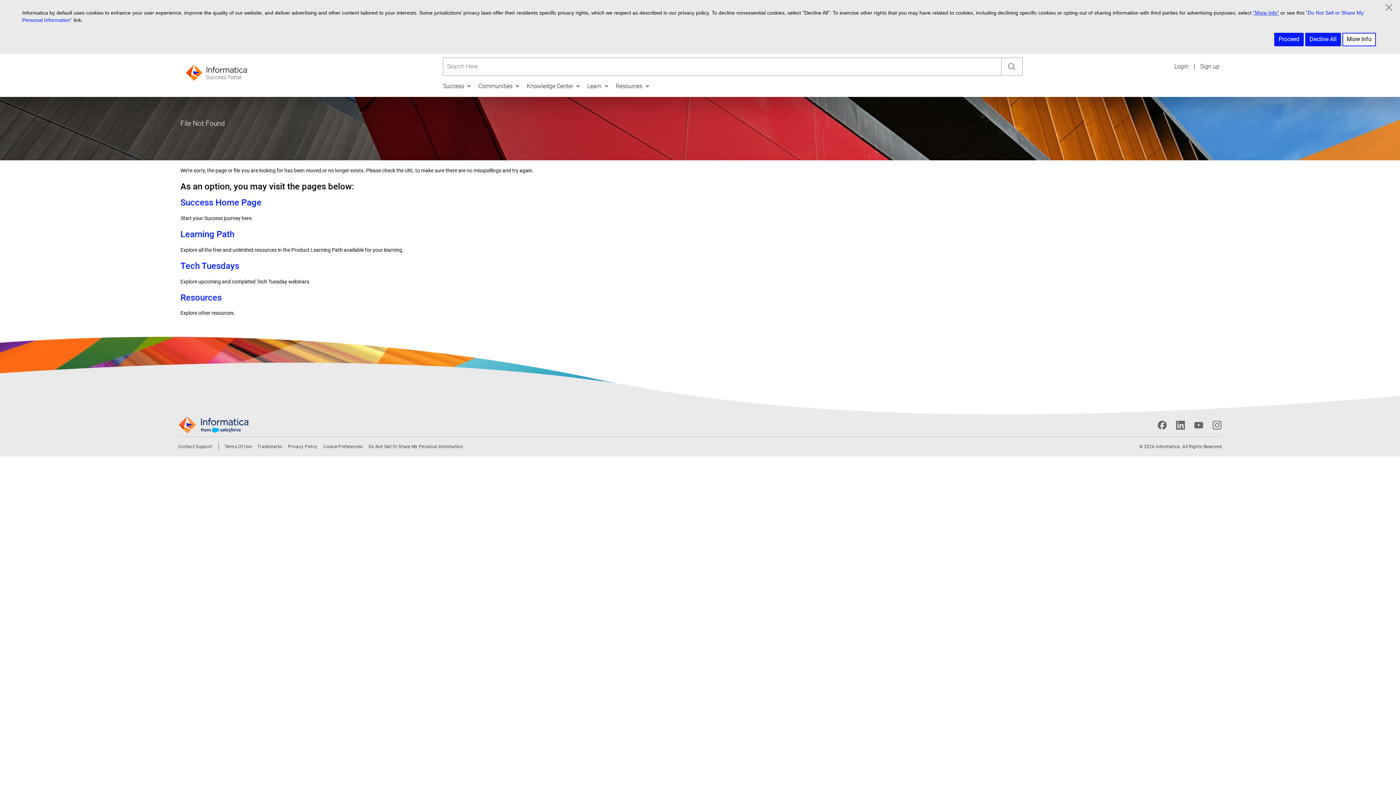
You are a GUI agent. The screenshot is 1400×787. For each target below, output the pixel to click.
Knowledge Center (550, 86)
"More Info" (1266, 13)
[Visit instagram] (1217, 425)
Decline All (1323, 39)
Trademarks (269, 446)
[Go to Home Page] (216, 70)
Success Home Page (220, 202)
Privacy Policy (302, 446)
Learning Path (207, 234)
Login (1181, 66)
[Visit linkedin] (1180, 425)
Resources (629, 86)
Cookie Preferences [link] (342, 446)
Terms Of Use (238, 446)
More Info (1359, 39)
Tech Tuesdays (209, 266)
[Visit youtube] (1198, 425)
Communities (495, 86)
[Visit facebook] (1162, 425)
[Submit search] (1011, 66)
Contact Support (195, 446)
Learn (594, 86)
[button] (469, 86)
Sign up (1210, 66)
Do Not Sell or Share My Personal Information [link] (416, 446)
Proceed (1289, 39)
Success (453, 86)
